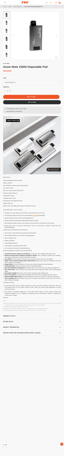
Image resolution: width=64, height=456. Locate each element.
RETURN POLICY (8, 321)
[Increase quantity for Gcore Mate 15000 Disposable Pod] (9, 91)
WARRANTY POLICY (9, 316)
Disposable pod (17, 6)
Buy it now (32, 102)
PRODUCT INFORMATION (11, 327)
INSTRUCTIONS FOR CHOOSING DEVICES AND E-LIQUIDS (22, 333)
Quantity (6, 87)
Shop (10, 6)
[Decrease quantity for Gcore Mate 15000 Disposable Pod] (4, 91)
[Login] (56, 2)
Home (4, 6)
